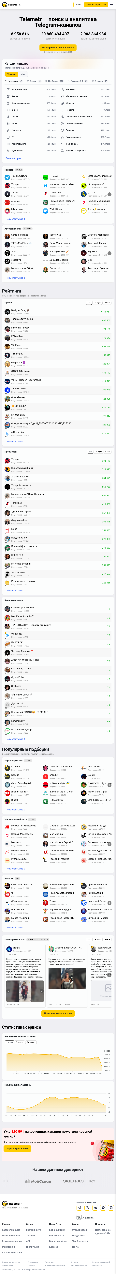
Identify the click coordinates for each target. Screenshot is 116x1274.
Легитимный (18, 572)
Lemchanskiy (18, 721)
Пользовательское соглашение (11, 1263)
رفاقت (14, 251)
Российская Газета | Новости (64, 918)
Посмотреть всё (14, 219)
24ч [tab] (89, 303)
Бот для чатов (56, 1235)
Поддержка (78, 1235)
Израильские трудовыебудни (64, 909)
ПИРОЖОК (16, 642)
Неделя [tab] (107, 303)
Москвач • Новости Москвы (64, 184)
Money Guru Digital (97, 791)
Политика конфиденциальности (55, 1263)
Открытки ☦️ (18, 362)
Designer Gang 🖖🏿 (20, 310)
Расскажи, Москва (59, 859)
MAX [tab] (23, 74)
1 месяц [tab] (9, 1042)
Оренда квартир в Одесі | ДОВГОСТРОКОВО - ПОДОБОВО (41, 423)
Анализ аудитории (12, 1252)
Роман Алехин (95, 893)
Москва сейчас (19, 850)
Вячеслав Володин (21, 563)
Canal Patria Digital (21, 783)
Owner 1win (55, 268)
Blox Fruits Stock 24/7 (22, 616)
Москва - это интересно (23, 825)
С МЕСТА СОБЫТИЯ (21, 884)
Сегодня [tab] (97, 303)
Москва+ (16, 842)
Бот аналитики (57, 1230)
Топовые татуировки (22, 319)
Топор (53, 901)
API (28, 1241)
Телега (14, 192)
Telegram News (19, 176)
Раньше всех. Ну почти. (23, 581)
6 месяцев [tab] (31, 1042)
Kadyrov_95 (55, 234)
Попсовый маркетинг (61, 766)
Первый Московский (99, 201)
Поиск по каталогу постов (58, 1013)
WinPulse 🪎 (16, 345)
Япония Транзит (19, 791)
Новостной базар (97, 901)
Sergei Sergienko (19, 234)
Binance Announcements (100, 176)
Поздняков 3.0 (19, 537)
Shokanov (16, 686)
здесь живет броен (21, 511)
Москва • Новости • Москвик (64, 850)
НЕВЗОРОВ (17, 555)
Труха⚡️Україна (96, 209)
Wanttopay (16, 633)
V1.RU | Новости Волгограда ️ (26, 380)
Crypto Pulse (17, 677)
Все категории (13, 158)
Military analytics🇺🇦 (59, 783)
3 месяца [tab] (19, 1042)
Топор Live (55, 192)
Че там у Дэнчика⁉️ (22, 651)
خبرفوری (15, 201)
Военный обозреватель (62, 884)
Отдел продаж (79, 1230)
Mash (14, 529)
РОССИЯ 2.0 (17, 909)
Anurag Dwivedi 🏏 (59, 251)
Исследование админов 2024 (103, 1232)
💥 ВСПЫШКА (18, 406)
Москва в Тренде (97, 825)
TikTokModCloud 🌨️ (21, 243)
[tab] (14, 81)
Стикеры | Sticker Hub (22, 607)
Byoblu (91, 775)
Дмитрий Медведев (98, 234)
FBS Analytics (56, 800)
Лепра (16, 947)
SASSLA (54, 775)
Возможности (33, 1230)
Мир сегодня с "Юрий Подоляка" (25, 268)
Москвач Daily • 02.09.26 (62, 825)
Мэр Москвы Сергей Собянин (64, 842)
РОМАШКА (17, 336)
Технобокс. (17, 353)
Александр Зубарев (98, 268)
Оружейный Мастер (98, 918)
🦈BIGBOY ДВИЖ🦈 (21, 694)
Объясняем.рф (19, 901)
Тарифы (30, 1235)
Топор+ (15, 184)
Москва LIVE (18, 414)
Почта (75, 1247)
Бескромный (104, 947)
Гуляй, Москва (19, 859)
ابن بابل (91, 192)
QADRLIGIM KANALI (21, 371)
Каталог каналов (11, 1230)
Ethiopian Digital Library (62, 791)
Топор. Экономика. (21, 485)
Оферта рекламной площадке (101, 1263)
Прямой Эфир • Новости (62, 201)
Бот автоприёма (58, 1241)
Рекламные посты (12, 1241)
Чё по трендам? (96, 184)
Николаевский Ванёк (22, 468)
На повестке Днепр (21, 729)
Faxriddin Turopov (20, 327)
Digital (14, 800)
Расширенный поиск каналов (58, 47)
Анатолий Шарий (97, 243)
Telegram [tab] (11, 74)
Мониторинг (8, 1247)
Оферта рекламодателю (79, 1263)
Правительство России (62, 893)
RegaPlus (92, 251)
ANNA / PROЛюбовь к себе (25, 660)
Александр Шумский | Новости (70, 947)
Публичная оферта (33, 1263)
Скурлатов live (19, 520)
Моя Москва (56, 834)
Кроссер (53, 1247)
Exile (90, 260)
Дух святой (17, 703)
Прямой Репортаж (97, 884)
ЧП (12, 893)
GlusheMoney (18, 397)
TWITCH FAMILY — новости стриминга (31, 625)
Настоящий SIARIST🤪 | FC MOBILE (29, 712)
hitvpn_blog (17, 209)
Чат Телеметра (80, 1241)
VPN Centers (94, 766)
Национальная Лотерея (100, 909)
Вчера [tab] (107, 452)
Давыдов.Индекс (59, 260)
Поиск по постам (11, 1235)
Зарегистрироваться (17, 1148)
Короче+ (15, 766)
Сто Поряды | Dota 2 (22, 668)
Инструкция (32, 1247)
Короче (15, 775)
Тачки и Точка (18, 388)
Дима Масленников (60, 243)
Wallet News (56, 209)
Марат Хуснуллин (20, 918)
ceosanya (16, 260)
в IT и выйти (17, 432)
